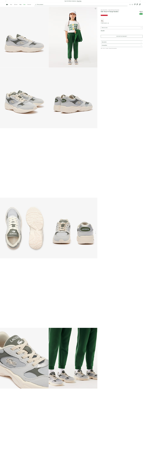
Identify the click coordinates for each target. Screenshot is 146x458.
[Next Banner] (140, 1)
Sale (24, 4)
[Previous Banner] (6, 1)
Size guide (102, 30)
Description (104, 42)
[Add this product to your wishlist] (95, 8)
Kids (20, 4)
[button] (130, 4)
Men (11, 4)
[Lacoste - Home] (7, 4)
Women (15, 4)
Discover (29, 4)
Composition (104, 45)
